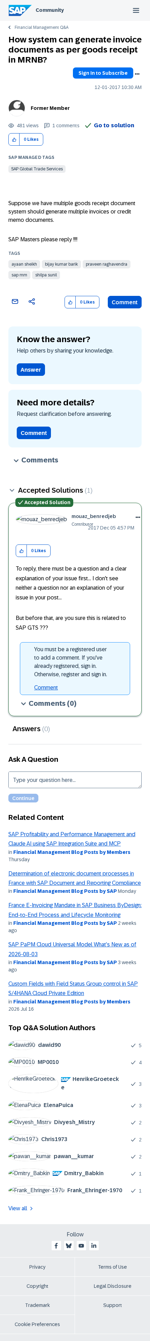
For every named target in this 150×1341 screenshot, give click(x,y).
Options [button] (137, 74)
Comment (125, 302)
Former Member (50, 108)
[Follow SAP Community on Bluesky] (69, 1246)
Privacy (37, 1267)
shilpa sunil (46, 275)
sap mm (19, 275)
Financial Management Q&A (41, 27)
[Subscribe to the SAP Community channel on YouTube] (81, 1246)
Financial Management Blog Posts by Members (71, 852)
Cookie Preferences (37, 1324)
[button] (14, 140)
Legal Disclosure (113, 1286)
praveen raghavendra (106, 264)
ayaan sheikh (24, 264)
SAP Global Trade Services (37, 169)
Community (50, 10)
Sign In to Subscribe (103, 73)
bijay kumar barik (61, 264)
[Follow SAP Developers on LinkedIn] (94, 1246)
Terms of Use (112, 1267)
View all (17, 1208)
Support (112, 1305)
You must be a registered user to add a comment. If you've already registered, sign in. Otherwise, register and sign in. (70, 661)
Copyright (37, 1286)
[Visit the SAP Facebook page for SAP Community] (56, 1246)
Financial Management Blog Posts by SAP (65, 891)
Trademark (37, 1305)
